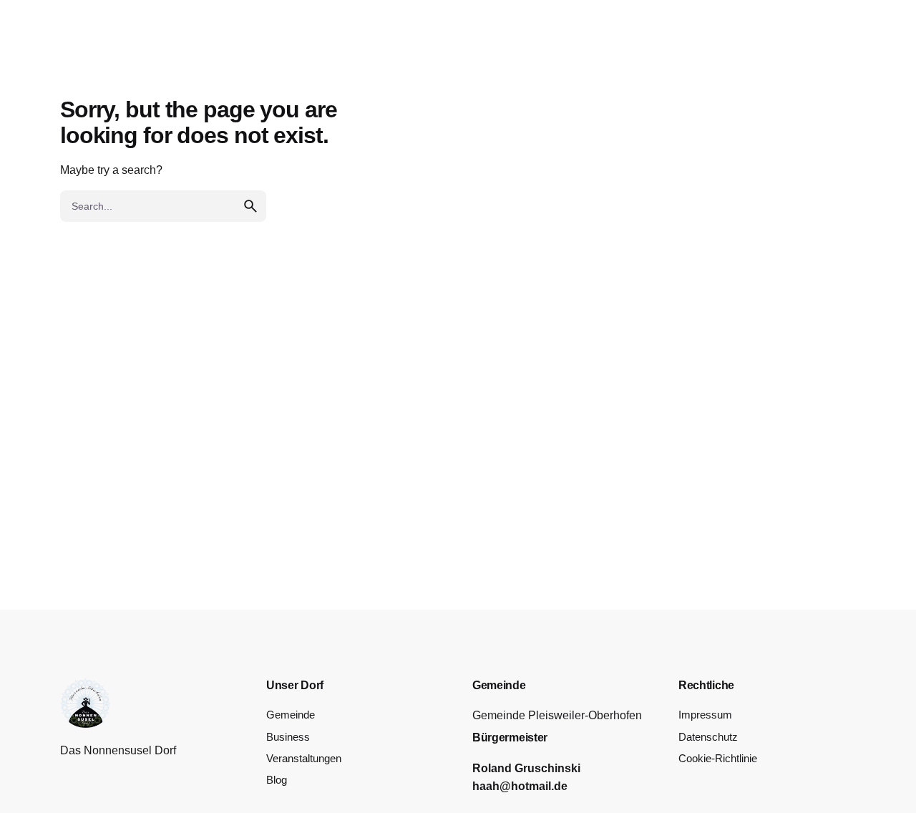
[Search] (884, 48)
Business (288, 737)
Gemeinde (290, 715)
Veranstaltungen (303, 758)
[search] (250, 206)
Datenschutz (708, 737)
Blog (276, 780)
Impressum (705, 715)
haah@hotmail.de (519, 786)
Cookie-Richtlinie (717, 758)
